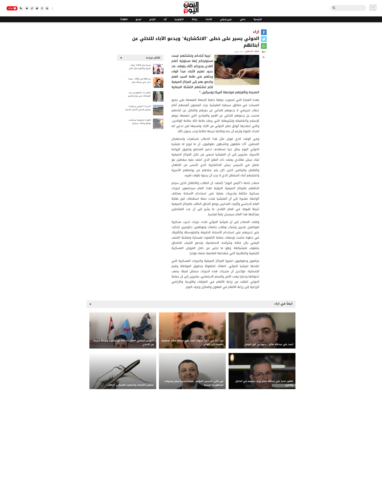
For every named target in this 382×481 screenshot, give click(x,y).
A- (263, 57)
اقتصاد (208, 19)
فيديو (138, 19)
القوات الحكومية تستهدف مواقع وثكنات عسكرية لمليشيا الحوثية (140, 123)
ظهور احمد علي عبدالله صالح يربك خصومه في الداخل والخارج (264, 383)
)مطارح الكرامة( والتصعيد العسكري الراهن (131, 385)
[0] (264, 32)
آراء (165, 19)
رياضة (194, 19)
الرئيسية (258, 19)
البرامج (152, 19)
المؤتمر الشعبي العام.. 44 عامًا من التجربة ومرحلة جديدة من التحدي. (123, 342)
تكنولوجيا (179, 19)
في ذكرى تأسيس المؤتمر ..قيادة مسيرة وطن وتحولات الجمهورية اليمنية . (194, 383)
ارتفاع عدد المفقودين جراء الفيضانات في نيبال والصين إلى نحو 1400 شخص (139, 96)
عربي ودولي (226, 19)
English (124, 19)
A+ (264, 52)
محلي (242, 19)
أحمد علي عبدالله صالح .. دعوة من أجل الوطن (269, 344)
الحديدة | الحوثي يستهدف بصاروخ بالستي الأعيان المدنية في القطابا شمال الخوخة (138, 109)
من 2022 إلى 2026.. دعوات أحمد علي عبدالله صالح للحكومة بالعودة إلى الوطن (139, 82)
